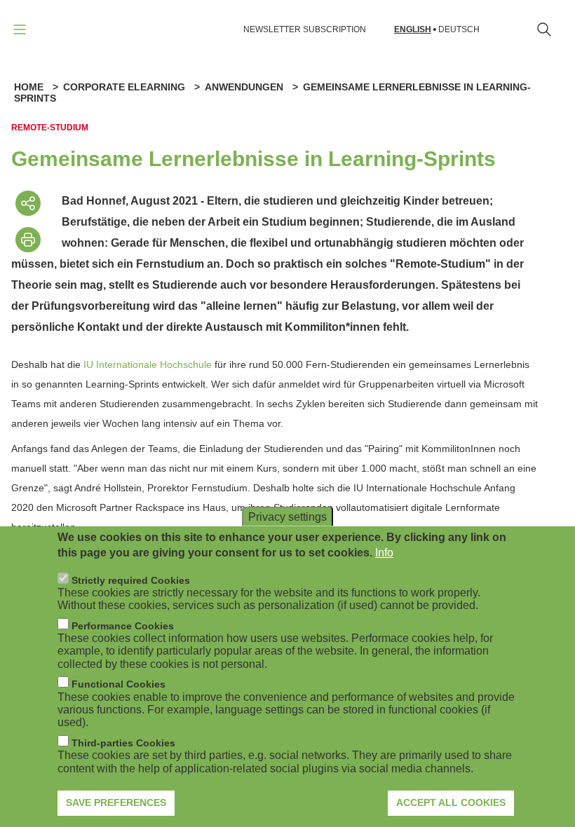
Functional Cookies (118, 684)
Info (384, 553)
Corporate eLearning (124, 87)
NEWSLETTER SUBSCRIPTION (304, 29)
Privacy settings (287, 516)
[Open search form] (544, 29)
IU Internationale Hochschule (147, 364)
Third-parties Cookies (123, 743)
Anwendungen (244, 87)
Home (28, 87)
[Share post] (28, 203)
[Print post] (28, 239)
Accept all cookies (451, 802)
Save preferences (116, 802)
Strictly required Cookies (131, 580)
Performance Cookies (123, 625)
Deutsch (459, 29)
